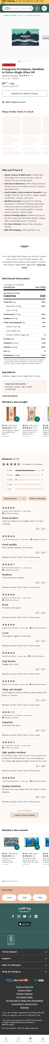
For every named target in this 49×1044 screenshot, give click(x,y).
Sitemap (24, 1008)
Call (25, 897)
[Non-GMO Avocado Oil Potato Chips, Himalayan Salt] (31, 414)
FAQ (40, 897)
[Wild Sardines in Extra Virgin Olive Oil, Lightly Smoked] (31, 842)
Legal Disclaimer (10, 396)
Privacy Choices (24, 994)
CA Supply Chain (24, 997)
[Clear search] (31, 8)
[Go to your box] (44, 8)
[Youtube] (24, 916)
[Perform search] (6, 8)
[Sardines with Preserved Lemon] (11, 842)
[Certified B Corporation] (14, 940)
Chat (9, 897)
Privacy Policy (24, 990)
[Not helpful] (42, 529)
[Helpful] (37, 528)
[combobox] (17, 8)
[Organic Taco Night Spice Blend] (11, 414)
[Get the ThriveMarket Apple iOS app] (24, 924)
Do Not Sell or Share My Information (24, 1001)
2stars (10, 484)
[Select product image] (25, 38)
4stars (10, 475)
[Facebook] (13, 916)
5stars (10, 470)
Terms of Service (24, 987)
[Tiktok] (30, 916)
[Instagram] (19, 916)
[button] (44, 8)
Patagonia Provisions (10, 76)
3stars (10, 480)
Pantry (20, 15)
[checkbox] (24, 470)
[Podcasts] (36, 916)
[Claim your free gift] (37, 8)
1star (9, 489)
